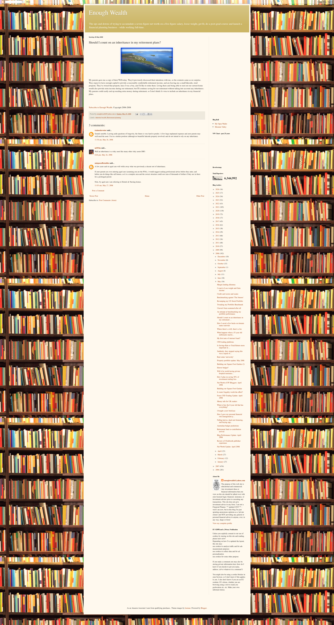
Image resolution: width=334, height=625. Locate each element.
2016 (218, 225)
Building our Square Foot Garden (229, 388)
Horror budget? (222, 367)
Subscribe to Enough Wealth (100, 107)
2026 (218, 189)
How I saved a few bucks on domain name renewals (230, 324)
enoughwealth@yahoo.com (234, 480)
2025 (218, 193)
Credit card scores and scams (227, 294)
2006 (218, 469)
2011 (218, 242)
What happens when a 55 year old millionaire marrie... (229, 333)
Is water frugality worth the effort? (230, 392)
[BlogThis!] (143, 114)
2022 (218, 203)
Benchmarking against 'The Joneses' (230, 297)
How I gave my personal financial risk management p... (229, 415)
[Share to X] (146, 114)
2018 (218, 217)
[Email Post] (136, 114)
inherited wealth (100, 117)
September (222, 267)
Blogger (204, 608)
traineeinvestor (100, 130)
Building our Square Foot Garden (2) (231, 364)
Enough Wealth (108, 12)
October (221, 263)
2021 (218, 207)
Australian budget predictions (228, 425)
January (221, 461)
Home (147, 196)
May (219, 281)
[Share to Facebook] (148, 114)
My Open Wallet (221, 123)
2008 (218, 253)
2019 (218, 214)
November (222, 260)
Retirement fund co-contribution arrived (229, 430)
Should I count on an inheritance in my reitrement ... (230, 318)
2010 (218, 246)
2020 (218, 210)
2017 (218, 221)
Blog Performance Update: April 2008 (229, 436)
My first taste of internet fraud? (228, 338)
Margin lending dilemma (226, 284)
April (220, 451)
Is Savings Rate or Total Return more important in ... (231, 346)
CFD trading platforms (225, 342)
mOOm (98, 147)
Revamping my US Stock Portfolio (230, 301)
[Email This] (141, 114)
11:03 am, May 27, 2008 (104, 185)
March (220, 454)
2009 (218, 250)
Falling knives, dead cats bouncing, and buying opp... (230, 421)
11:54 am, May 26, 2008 (104, 139)
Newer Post (94, 196)
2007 (218, 466)
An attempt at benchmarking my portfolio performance (229, 312)
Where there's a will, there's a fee (229, 329)
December (222, 256)
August (220, 270)
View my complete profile (222, 523)
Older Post (200, 196)
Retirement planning (114, 117)
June (219, 278)
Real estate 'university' (225, 357)
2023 (218, 200)
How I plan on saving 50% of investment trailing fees (228, 378)
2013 (218, 235)
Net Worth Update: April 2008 (228, 446)
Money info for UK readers (227, 401)
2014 (218, 232)
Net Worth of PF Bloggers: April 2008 (229, 383)
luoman (187, 608)
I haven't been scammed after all (229, 308)
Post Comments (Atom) (108, 200)
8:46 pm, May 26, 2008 (103, 155)
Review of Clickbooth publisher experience (229, 442)
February (221, 458)
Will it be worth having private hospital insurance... (228, 372)
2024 (218, 196)
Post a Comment (98, 190)
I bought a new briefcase (226, 410)
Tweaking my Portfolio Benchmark (230, 304)
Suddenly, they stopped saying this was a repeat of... (230, 352)
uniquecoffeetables (102, 163)
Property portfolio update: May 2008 (230, 360)
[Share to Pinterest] (151, 114)
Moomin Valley (220, 127)
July (219, 274)
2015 (218, 228)
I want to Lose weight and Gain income (228, 289)
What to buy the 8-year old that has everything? (230, 406)
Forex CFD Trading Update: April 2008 (229, 396)
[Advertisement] (229, 75)
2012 (218, 239)
